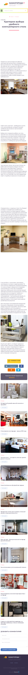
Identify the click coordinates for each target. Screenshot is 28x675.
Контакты (16, 662)
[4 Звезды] (12, 377)
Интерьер (2, 400)
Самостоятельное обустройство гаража (12, 485)
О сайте (11, 662)
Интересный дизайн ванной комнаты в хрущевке (12, 404)
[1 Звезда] (9, 377)
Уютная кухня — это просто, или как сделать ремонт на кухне (13, 458)
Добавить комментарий (8, 649)
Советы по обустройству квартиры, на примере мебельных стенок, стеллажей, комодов (12, 623)
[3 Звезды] (11, 377)
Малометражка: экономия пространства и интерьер (13, 594)
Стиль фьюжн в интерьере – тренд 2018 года (13, 431)
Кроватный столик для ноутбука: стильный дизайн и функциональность (13, 512)
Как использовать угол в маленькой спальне (13, 567)
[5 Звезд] (14, 377)
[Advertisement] (14, 47)
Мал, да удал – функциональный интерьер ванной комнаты (13, 540)
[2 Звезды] (10, 377)
